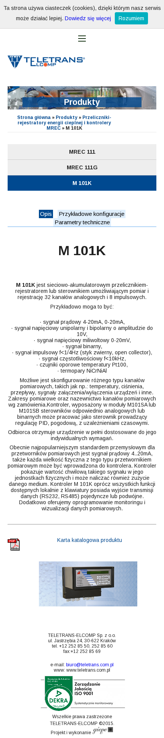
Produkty (66, 117)
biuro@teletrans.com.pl (90, 664)
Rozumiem (131, 18)
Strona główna (34, 117)
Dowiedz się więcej (88, 18)
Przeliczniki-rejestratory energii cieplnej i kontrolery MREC (64, 123)
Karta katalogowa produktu (89, 540)
